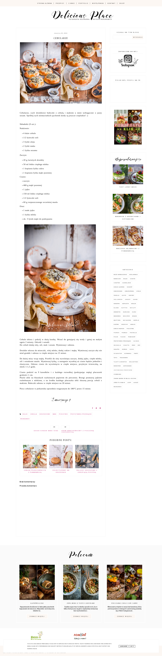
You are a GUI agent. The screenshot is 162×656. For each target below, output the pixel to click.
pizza (116, 336)
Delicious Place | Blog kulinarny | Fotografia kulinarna (40, 652)
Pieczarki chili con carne (124, 603)
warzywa (117, 366)
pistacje (133, 332)
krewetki (117, 312)
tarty (136, 353)
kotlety (133, 307)
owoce (132, 324)
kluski (116, 307)
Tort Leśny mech (128, 187)
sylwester (118, 353)
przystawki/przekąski (81, 414)
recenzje (117, 345)
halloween (118, 299)
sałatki (117, 349)
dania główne (119, 287)
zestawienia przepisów (123, 370)
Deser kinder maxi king (46, 430)
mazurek (126, 316)
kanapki (117, 303)
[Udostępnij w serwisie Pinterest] (100, 408)
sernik (124, 349)
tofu (115, 357)
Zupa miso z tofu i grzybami (81, 603)
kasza (133, 303)
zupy (129, 382)
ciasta (132, 278)
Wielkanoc (133, 274)
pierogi (125, 332)
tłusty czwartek (120, 361)
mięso (134, 316)
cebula (33, 414)
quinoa (136, 341)
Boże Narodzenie (120, 274)
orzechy (124, 324)
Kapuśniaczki (37, 603)
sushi (132, 349)
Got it (132, 646)
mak (54, 414)
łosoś (136, 382)
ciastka (117, 282)
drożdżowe (45, 414)
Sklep (122, 3)
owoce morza (119, 328)
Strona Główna (44, 3)
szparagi (127, 353)
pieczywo (63, 414)
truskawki (124, 357)
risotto (126, 345)
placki (123, 336)
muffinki (117, 320)
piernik (116, 332)
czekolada (126, 282)
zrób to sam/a (119, 382)
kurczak (126, 312)
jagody (127, 299)
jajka (135, 299)
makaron (117, 316)
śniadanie (25, 419)
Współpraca (98, 3)
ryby (133, 345)
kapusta (125, 303)
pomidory (131, 336)
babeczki (117, 278)
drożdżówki (129, 291)
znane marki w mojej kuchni (125, 378)
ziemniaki (117, 374)
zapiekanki (127, 366)
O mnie (72, 3)
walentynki (133, 361)
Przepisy (60, 3)
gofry (124, 295)
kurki (134, 312)
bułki (25, 414)
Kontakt (111, 3)
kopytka (124, 307)
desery (129, 287)
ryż (139, 345)
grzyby (131, 295)
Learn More (123, 646)
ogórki (116, 324)
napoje (136, 320)
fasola (116, 295)
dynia (139, 291)
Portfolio (83, 3)
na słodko (127, 320)
